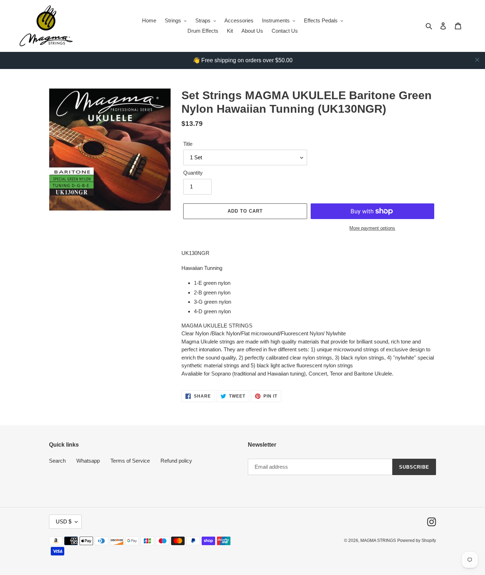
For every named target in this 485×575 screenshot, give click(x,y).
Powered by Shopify (416, 540)
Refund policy (176, 461)
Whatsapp (88, 461)
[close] (477, 59)
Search (57, 461)
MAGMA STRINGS (378, 540)
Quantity (193, 173)
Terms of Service (130, 461)
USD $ (63, 521)
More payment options (372, 228)
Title (187, 144)
